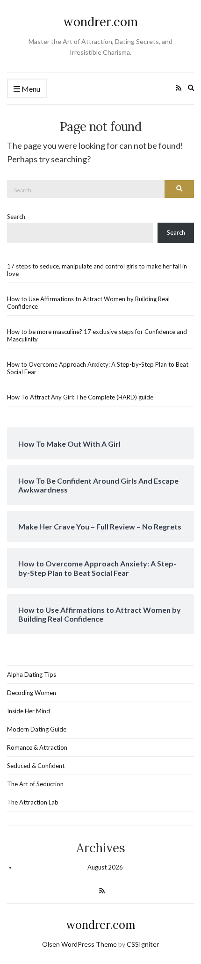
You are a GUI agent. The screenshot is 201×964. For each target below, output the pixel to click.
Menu (30, 88)
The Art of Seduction (35, 784)
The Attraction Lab (32, 802)
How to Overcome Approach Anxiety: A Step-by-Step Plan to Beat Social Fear (97, 368)
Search (16, 216)
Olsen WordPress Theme (79, 944)
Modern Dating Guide (36, 729)
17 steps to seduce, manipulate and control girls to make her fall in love (97, 269)
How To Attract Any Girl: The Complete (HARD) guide (80, 397)
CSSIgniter (143, 944)
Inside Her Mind (28, 711)
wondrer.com (100, 21)
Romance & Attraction (37, 747)
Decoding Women (31, 692)
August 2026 (105, 867)
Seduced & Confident (36, 765)
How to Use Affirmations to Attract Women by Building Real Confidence (88, 302)
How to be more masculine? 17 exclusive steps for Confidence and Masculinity (97, 335)
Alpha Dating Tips (31, 674)
